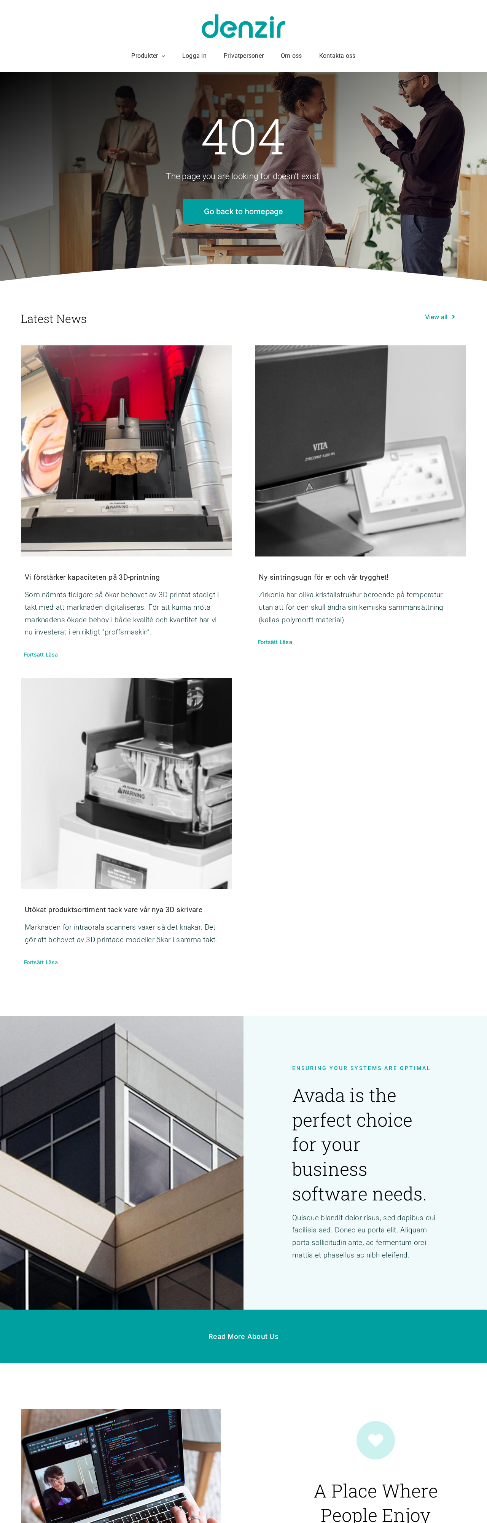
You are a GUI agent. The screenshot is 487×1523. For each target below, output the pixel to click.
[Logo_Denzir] (243, 17)
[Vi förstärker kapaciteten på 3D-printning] (126, 450)
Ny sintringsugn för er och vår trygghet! (323, 577)
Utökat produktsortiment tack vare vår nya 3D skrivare (113, 909)
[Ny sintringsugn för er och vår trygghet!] (360, 450)
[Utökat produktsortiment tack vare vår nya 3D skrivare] (126, 783)
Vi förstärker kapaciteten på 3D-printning (92, 577)
